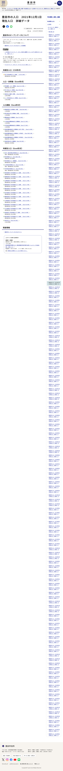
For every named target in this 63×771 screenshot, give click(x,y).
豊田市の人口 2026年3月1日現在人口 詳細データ (54, 57)
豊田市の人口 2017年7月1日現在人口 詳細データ (54, 517)
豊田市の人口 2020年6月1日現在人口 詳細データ (54, 363)
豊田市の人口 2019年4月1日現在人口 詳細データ (54, 424)
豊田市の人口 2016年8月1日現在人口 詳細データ (54, 566)
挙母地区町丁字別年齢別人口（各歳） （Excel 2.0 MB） (17, 172)
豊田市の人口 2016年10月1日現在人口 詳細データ (54, 557)
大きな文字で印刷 (37, 31)
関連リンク (37, 763)
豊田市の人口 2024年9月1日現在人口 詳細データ (54, 137)
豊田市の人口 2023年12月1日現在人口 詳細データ (54, 177)
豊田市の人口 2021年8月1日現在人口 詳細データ (54, 301)
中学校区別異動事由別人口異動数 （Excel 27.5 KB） (16, 125)
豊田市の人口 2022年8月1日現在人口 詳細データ (54, 247)
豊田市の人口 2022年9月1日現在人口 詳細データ (54, 243)
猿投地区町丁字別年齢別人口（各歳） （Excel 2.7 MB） (17, 188)
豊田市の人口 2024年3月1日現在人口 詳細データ (54, 163)
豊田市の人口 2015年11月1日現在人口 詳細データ (54, 606)
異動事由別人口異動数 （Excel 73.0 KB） (14, 117)
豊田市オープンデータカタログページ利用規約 (15, 45)
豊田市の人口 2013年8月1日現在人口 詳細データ (54, 725)
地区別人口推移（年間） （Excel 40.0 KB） (14, 94)
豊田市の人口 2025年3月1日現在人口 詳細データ (54, 110)
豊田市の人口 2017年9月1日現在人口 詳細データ (54, 509)
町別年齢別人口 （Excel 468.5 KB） (13, 157)
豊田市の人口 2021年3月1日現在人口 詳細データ (54, 323)
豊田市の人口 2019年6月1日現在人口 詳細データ (54, 416)
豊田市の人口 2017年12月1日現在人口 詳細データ (54, 495)
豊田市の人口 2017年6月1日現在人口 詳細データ (54, 522)
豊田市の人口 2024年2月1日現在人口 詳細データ (54, 168)
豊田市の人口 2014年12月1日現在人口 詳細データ (54, 655)
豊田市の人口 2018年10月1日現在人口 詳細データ (54, 451)
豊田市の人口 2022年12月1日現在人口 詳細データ (54, 230)
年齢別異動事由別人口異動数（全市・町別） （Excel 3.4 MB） (19, 129)
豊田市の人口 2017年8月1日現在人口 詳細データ (54, 513)
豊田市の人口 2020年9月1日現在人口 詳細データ (54, 349)
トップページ (10, 8)
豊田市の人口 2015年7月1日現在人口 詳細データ (54, 624)
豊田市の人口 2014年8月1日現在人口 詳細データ (54, 672)
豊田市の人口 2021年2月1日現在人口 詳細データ (54, 327)
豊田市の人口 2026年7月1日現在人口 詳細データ (54, 39)
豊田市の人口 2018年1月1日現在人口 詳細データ (54, 491)
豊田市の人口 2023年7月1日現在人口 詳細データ (54, 199)
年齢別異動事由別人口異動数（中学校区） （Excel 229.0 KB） (19, 137)
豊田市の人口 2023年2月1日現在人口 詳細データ (54, 221)
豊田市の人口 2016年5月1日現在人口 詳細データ (54, 579)
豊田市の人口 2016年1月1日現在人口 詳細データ (54, 597)
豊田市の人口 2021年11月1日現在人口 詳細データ (54, 287)
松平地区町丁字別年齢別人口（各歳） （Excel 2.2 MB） (17, 192)
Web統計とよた (27, 8)
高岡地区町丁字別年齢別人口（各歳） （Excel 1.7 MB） (17, 184)
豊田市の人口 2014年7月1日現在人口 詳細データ (54, 677)
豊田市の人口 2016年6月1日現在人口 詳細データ (54, 575)
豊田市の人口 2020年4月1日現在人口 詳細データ (54, 371)
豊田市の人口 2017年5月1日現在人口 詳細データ (54, 526)
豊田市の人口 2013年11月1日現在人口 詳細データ (54, 712)
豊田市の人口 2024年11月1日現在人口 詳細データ (54, 128)
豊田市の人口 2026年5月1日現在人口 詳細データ (54, 48)
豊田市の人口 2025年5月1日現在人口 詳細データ (54, 101)
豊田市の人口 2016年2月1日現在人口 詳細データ (54, 593)
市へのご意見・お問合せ (29, 755)
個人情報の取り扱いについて (26, 763)
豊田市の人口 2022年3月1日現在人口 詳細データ (54, 270)
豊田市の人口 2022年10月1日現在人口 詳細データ (54, 239)
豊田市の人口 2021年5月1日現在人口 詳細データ (54, 314)
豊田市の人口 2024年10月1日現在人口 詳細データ (54, 132)
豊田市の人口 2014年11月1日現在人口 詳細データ (54, 659)
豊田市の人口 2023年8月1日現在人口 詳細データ (54, 194)
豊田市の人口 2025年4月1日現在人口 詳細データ (54, 106)
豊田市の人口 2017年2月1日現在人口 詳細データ (54, 540)
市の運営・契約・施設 (18, 8)
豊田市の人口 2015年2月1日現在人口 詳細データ (54, 646)
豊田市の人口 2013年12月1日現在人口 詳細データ (54, 708)
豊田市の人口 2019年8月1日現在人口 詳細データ (54, 407)
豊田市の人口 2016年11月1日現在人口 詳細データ (54, 553)
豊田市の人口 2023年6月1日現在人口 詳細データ (54, 203)
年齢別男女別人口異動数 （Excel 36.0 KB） (14, 141)
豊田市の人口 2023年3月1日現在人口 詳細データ (54, 216)
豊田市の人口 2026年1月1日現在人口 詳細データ (54, 66)
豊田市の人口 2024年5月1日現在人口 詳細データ (54, 155)
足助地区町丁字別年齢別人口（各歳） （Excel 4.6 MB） (17, 204)
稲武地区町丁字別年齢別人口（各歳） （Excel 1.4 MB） (17, 216)
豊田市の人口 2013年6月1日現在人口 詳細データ (54, 734)
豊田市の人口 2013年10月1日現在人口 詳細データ (54, 717)
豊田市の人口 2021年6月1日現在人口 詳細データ (54, 309)
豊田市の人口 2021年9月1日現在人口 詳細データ (54, 296)
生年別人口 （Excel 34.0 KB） (11, 220)
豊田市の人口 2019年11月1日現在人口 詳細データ (54, 394)
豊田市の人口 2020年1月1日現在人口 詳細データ (54, 385)
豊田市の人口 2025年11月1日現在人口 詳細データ (54, 75)
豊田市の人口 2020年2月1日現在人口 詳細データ (54, 380)
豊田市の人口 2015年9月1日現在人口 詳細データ (54, 615)
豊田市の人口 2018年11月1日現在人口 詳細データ (54, 447)
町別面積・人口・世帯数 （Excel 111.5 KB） (15, 86)
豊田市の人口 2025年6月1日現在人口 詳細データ (54, 97)
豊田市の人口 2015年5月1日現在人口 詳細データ (54, 632)
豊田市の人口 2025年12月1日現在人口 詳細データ (54, 70)
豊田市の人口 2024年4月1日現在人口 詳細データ (54, 159)
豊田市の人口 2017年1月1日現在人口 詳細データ (54, 544)
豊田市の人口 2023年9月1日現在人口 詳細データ (54, 190)
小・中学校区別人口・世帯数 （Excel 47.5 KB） (15, 98)
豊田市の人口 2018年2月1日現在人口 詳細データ (54, 486)
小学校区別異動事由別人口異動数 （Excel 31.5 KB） (16, 121)
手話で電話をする (17, 755)
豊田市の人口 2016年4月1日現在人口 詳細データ (54, 584)
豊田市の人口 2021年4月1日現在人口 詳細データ (54, 318)
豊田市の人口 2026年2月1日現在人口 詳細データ (54, 62)
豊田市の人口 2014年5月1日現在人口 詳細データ (54, 686)
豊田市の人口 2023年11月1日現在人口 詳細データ (54, 181)
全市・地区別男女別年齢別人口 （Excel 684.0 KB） (16, 153)
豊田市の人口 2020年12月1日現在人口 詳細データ (54, 336)
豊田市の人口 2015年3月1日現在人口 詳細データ (54, 641)
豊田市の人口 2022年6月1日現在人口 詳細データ (54, 256)
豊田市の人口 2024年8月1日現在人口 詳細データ (54, 141)
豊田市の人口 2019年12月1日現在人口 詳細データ (54, 389)
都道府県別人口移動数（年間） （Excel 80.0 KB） (16, 109)
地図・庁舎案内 (6, 755)
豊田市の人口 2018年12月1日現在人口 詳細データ (54, 442)
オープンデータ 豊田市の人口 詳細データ (46, 8)
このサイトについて (14, 763)
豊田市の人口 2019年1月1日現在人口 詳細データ (54, 438)
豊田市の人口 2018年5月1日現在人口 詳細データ (54, 473)
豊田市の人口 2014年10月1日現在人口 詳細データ (54, 663)
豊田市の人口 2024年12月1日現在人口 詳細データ (54, 124)
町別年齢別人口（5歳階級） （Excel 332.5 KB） (16, 161)
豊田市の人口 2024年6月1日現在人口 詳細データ (54, 150)
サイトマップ (5, 763)
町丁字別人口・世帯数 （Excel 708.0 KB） (14, 90)
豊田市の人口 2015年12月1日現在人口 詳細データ (54, 602)
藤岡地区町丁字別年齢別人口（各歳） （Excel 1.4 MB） (17, 196)
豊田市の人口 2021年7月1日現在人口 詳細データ (54, 305)
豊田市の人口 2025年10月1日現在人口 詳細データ (54, 79)
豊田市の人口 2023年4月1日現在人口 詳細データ (54, 212)
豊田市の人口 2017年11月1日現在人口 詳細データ (54, 500)
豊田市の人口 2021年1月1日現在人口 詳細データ (54, 332)
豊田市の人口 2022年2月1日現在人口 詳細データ (54, 274)
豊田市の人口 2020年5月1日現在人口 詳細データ (54, 367)
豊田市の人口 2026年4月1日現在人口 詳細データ (54, 53)
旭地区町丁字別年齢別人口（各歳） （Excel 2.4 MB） (17, 212)
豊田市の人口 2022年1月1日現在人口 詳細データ (54, 278)
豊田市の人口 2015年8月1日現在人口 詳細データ (54, 619)
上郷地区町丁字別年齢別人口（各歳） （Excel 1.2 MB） (17, 180)
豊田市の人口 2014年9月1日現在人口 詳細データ (54, 668)
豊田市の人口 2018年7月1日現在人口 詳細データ (54, 464)
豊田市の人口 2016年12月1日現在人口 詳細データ (54, 548)
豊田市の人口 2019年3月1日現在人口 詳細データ (54, 429)
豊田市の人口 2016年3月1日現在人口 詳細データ (54, 588)
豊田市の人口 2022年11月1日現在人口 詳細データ (54, 234)
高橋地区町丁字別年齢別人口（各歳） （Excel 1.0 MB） (17, 176)
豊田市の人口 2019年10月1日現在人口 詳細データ (54, 398)
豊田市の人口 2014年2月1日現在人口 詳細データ (54, 699)
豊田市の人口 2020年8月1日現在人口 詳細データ (54, 354)
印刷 (28, 31)
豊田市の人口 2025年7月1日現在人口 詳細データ (54, 93)
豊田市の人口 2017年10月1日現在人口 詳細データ (54, 504)
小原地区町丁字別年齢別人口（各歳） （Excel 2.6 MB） (17, 200)
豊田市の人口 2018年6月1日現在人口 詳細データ (54, 469)
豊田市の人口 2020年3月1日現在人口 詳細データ (54, 376)
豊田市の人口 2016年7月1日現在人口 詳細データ (54, 571)
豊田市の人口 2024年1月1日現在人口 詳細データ (54, 172)
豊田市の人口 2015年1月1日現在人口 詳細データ (54, 650)
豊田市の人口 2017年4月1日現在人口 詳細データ (54, 531)
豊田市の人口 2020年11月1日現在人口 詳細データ (54, 340)
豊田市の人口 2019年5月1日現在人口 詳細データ (54, 420)
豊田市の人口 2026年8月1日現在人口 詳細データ (54, 35)
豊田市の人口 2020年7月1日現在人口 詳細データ (54, 358)
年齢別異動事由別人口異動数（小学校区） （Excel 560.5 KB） (19, 133)
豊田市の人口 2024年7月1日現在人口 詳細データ (54, 146)
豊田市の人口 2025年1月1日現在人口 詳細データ (54, 119)
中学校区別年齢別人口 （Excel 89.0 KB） (14, 168)
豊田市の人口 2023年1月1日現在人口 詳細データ (54, 225)
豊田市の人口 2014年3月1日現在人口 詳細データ (54, 694)
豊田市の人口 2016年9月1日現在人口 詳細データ (54, 562)
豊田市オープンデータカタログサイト (13, 232)
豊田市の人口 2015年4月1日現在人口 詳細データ (54, 637)
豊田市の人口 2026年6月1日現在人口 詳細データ (54, 44)
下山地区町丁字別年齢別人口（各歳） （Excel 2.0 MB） (17, 208)
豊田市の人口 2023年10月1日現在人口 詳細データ (54, 186)
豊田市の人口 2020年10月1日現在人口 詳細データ (54, 345)
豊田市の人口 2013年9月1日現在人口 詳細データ (54, 721)
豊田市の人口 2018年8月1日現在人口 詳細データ (54, 460)
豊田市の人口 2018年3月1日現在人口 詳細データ (54, 482)
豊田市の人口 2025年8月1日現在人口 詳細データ (54, 88)
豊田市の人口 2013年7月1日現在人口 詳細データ (54, 730)
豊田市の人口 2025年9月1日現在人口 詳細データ (54, 84)
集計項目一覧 (51, 31)
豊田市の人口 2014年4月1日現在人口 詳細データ (54, 690)
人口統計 (34, 8)
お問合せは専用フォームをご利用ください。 (18, 250)
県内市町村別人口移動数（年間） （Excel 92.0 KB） (16, 113)
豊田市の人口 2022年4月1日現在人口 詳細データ (54, 265)
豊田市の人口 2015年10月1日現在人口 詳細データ (54, 610)
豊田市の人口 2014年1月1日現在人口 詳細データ (54, 703)
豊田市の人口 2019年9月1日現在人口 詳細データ (54, 402)
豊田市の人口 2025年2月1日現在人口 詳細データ (54, 115)
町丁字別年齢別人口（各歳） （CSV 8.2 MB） (15, 74)
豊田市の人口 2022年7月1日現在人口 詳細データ (54, 252)
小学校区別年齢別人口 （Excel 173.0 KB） (14, 164)
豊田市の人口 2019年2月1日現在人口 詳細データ (54, 433)
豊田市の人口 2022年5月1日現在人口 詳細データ (54, 261)
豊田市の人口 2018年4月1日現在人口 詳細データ (54, 478)
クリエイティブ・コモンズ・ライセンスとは (18, 64)
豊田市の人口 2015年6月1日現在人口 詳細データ (54, 628)
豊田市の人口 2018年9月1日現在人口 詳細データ (54, 455)
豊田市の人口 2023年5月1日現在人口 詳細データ (54, 208)
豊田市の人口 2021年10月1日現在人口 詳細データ (54, 292)
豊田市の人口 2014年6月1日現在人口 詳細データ (54, 681)
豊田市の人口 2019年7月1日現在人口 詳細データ (54, 411)
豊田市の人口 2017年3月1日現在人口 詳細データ (54, 535)
